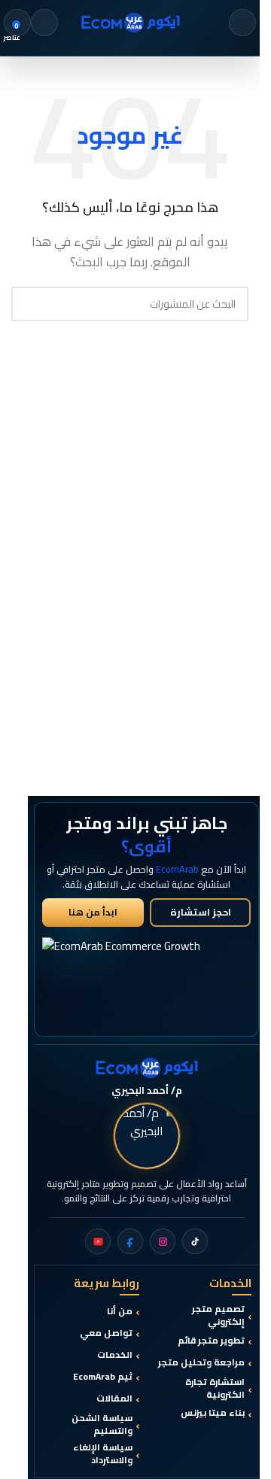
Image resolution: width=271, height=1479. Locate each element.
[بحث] (44, 22)
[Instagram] (162, 1241)
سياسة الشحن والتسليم (102, 1425)
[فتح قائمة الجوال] (242, 22)
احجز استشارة (200, 912)
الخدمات (114, 1355)
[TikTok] (195, 1241)
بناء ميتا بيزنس (213, 1413)
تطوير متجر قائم (211, 1341)
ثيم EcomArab (102, 1377)
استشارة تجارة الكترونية (215, 1389)
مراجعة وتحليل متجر (201, 1362)
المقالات (114, 1398)
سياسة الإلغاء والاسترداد (102, 1454)
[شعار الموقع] (130, 21)
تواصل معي (106, 1333)
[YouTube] (98, 1241)
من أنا (119, 1311)
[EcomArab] (146, 1067)
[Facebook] (130, 1241)
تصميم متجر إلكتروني (218, 1316)
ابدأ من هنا (93, 912)
